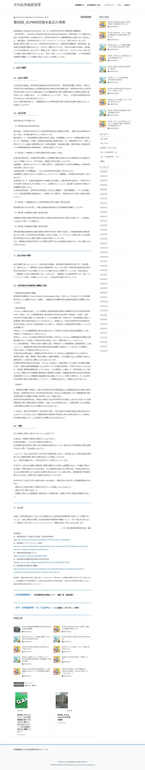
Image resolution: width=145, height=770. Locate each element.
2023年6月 (103, 328)
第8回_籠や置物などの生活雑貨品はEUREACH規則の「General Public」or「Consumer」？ (75, 671)
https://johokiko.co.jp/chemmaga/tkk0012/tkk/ (30, 556)
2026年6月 (103, 180)
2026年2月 (103, 198)
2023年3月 (103, 342)
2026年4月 (103, 189)
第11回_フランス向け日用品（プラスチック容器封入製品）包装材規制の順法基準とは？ (119, 123)
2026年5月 (103, 185)
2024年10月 (104, 257)
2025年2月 (103, 239)
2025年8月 (103, 212)
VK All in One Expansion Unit (86, 765)
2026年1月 (103, 203)
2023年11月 (104, 306)
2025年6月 (103, 221)
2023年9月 (103, 315)
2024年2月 (103, 293)
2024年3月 (103, 288)
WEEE (29, 685)
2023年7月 (103, 324)
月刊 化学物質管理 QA (108, 152)
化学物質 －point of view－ (109, 148)
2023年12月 (104, 301)
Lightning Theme (72, 765)
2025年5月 (103, 225)
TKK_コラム (86, 17)
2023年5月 (103, 333)
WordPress (61, 765)
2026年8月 (103, 171)
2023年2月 (103, 346)
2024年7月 (103, 270)
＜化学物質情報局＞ (23, 595)
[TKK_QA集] (21, 700)
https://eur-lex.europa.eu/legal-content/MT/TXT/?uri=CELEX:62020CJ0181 (42, 562)
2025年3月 (103, 234)
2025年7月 (103, 216)
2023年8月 (103, 319)
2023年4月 (103, 337)
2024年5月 (103, 279)
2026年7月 (103, 176)
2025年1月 (103, 243)
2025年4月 (103, 230)
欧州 (35, 685)
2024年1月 (103, 297)
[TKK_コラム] (62, 700)
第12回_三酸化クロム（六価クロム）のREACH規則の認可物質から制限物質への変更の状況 (36, 659)
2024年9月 (103, 261)
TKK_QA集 (103, 139)
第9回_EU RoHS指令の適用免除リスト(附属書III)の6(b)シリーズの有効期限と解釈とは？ (36, 671)
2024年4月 (103, 283)
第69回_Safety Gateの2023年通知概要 (64, 717)
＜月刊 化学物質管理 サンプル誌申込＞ (33, 607)
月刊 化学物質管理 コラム (109, 157)
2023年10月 (104, 310)
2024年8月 (103, 266)
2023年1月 (103, 351)
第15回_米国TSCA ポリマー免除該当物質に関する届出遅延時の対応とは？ (119, 35)
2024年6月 (103, 275)
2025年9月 (103, 207)
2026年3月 (103, 194)
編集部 (102, 161)
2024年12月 (104, 248)
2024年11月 (104, 252)
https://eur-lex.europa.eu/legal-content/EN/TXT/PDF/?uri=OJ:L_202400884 (42, 540)
